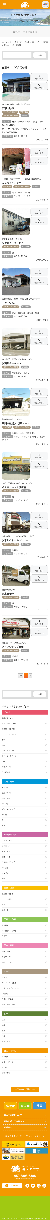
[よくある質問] (12, 1185)
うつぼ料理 (6, 772)
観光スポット (7, 793)
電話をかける (39, 88)
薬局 (3, 905)
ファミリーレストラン (10, 756)
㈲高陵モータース (11, 363)
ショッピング (10, 835)
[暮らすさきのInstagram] (38, 1185)
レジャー (5, 820)
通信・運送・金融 (8, 1005)
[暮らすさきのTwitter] (33, 1185)
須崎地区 (36, 186)
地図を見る (39, 79)
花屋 (3, 879)
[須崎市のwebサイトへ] (36, 1144)
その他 (4, 1067)
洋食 (3, 745)
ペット (4, 977)
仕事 (6, 1014)
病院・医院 (6, 951)
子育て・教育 (10, 919)
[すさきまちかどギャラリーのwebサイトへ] (36, 1151)
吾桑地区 (25, 597)
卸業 (3, 1025)
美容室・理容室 (7, 894)
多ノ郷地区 (25, 247)
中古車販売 (24, 112)
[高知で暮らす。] (13, 1144)
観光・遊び (9, 781)
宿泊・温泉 (6, 798)
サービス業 (6, 1041)
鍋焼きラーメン (7, 718)
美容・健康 (9, 888)
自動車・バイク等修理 (10, 115)
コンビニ (5, 873)
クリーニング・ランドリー (11, 988)
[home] (25, 5)
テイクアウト (7, 767)
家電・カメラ (7, 851)
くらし (7, 971)
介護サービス (7, 957)
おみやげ (5, 804)
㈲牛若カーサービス (13, 243)
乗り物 (4, 815)
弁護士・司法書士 (8, 1062)
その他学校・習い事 (9, 931)
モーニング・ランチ (9, 734)
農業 (3, 1031)
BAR (3, 761)
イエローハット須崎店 (14, 487)
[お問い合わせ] (44, 1185)
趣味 (3, 825)
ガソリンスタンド (8, 809)
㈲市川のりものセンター (15, 540)
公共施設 (5, 1057)
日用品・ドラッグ (8, 862)
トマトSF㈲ (8, 303)
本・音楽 (5, 868)
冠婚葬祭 (5, 994)
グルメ (7, 712)
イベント (5, 788)
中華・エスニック (8, 751)
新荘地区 (25, 115)
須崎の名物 (6, 1073)
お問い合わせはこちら (25, 1089)
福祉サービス (7, 962)
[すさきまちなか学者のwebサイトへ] (13, 1157)
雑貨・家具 (6, 857)
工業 (3, 1020)
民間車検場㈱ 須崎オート (16, 423)
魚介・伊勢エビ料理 (9, 723)
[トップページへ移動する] (25, 1168)
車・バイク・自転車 (10, 112)
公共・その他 (10, 1051)
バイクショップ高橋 (13, 647)
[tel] (25, 1177)
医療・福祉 (9, 945)
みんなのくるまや (11, 183)
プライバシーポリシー (35, 1136)
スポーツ (5, 910)
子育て (4, 936)
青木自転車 (8, 593)
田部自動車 (8, 108)
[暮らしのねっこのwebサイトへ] (13, 1151)
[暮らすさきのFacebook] (27, 1185)
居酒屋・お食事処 (8, 729)
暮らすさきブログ (13, 1136)
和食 (3, 740)
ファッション (7, 841)
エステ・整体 (7, 899)
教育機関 (5, 925)
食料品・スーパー (8, 846)
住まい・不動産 (7, 999)
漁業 (3, 1036)
